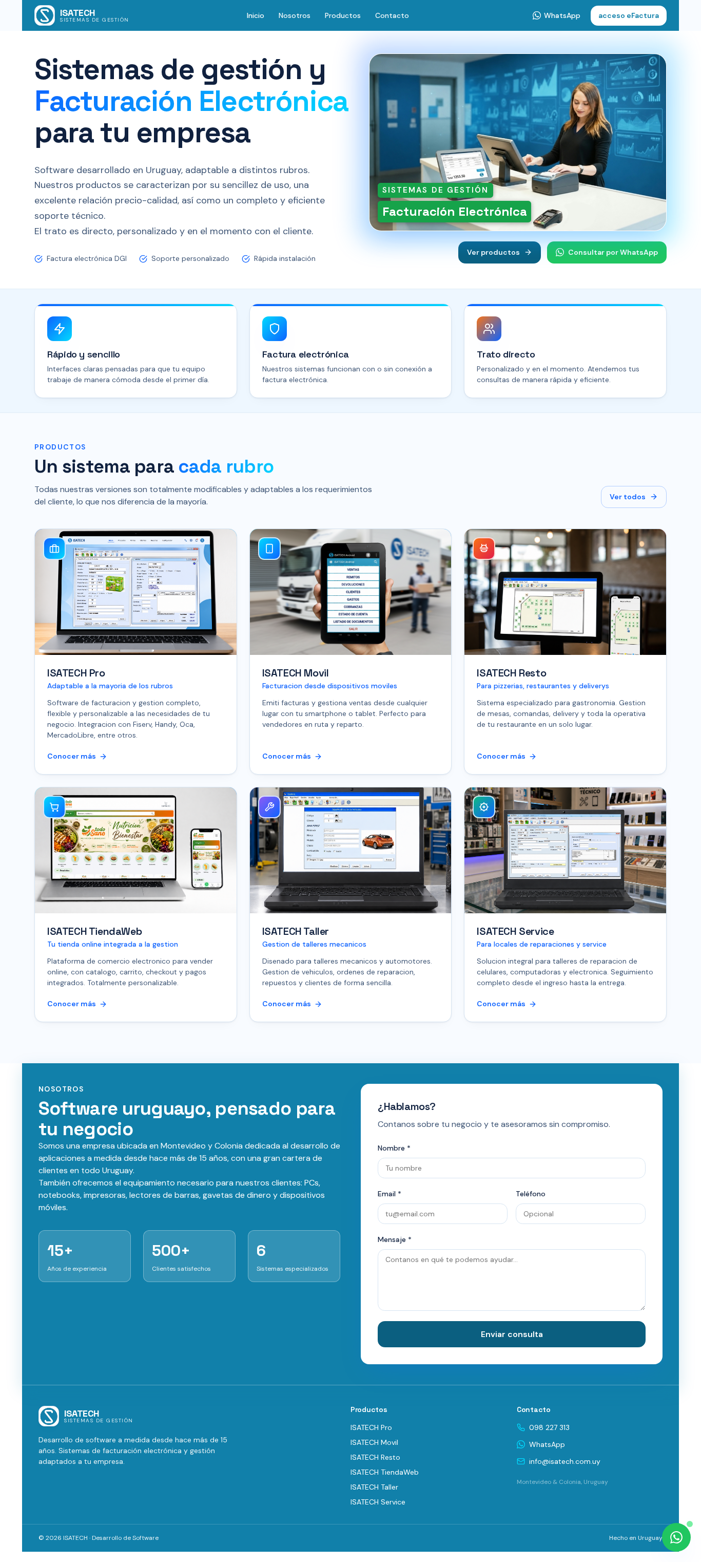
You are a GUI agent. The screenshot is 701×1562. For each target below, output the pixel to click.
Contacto (392, 15)
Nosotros (294, 15)
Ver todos (628, 496)
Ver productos (493, 252)
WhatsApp (547, 1444)
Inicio (255, 15)
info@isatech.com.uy (564, 1461)
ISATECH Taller (374, 1487)
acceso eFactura (628, 15)
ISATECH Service (377, 1502)
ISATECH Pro (371, 1427)
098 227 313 (549, 1427)
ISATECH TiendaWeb (384, 1472)
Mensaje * (395, 1239)
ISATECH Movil (374, 1442)
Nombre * (394, 1148)
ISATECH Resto (375, 1457)
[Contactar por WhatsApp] (676, 1537)
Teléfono (531, 1193)
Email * (389, 1193)
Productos (343, 15)
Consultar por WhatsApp (613, 252)
